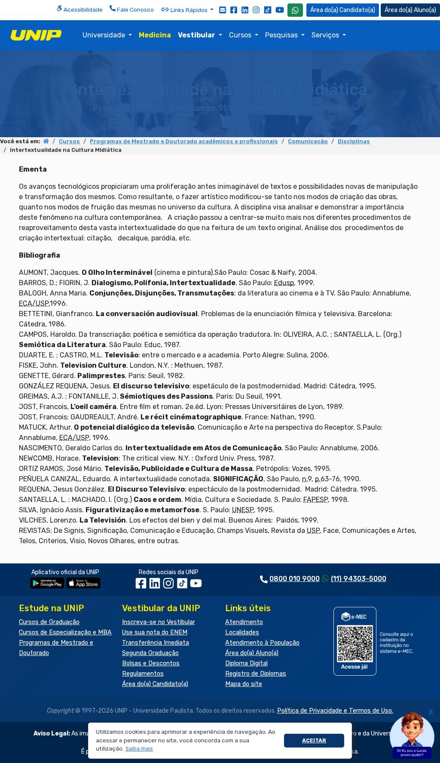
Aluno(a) (425, 10)
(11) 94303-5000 (358, 579)
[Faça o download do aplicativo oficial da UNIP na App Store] (83, 582)
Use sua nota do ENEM (154, 632)
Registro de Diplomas (255, 673)
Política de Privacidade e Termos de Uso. (335, 710)
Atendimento (244, 622)
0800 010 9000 (294, 579)
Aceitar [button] (314, 740)
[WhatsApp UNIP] (295, 10)
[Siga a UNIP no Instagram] (256, 9)
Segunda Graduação (150, 653)
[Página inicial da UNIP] (46, 141)
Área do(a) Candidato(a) (155, 684)
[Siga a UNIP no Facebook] (233, 9)
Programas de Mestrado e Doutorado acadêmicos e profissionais (184, 141)
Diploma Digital (246, 663)
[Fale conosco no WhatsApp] (295, 10)
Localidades (242, 632)
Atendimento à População (262, 642)
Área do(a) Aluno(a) (251, 653)
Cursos (241, 35)
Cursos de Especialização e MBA (65, 632)
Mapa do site (243, 684)
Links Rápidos (189, 9)
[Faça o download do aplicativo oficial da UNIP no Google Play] (47, 582)
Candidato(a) (357, 10)
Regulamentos (143, 673)
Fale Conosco (135, 9)
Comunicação (308, 141)
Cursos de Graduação (49, 622)
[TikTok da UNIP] (183, 586)
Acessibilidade (82, 9)
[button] (139, 749)
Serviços (326, 35)
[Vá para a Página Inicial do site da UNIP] (36, 35)
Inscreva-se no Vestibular (158, 622)
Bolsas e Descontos (151, 663)
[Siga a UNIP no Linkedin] (245, 9)
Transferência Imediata (155, 642)
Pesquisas (282, 35)
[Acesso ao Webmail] (222, 9)
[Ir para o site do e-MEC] (374, 641)
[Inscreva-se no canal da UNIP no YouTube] (280, 10)
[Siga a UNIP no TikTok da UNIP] (268, 10)
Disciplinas (354, 141)
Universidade (104, 35)
